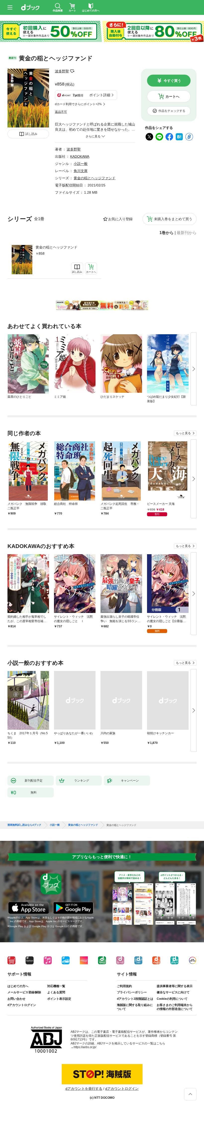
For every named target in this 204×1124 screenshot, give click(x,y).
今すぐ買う (172, 81)
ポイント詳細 (99, 95)
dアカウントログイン (21, 1005)
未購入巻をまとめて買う (173, 219)
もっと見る (183, 433)
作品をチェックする (171, 111)
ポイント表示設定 (59, 999)
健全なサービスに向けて (173, 992)
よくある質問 (56, 992)
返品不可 (61, 112)
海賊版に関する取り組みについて (135, 1007)
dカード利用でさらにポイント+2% (78, 104)
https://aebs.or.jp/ (85, 1047)
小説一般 (81, 164)
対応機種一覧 (56, 986)
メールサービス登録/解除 (24, 992)
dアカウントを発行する (83, 1089)
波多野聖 (62, 71)
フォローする (72, 71)
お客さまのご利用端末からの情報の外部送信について (175, 1007)
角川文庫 (81, 171)
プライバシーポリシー (132, 992)
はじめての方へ (17, 986)
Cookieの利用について (172, 999)
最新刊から (187, 233)
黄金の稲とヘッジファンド (56, 247)
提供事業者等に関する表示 (175, 986)
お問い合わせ (16, 999)
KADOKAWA (79, 156)
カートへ (172, 96)
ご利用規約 (124, 986)
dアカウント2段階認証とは (135, 999)
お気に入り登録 (120, 219)
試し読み (31, 134)
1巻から (166, 233)
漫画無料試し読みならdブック (24, 825)
